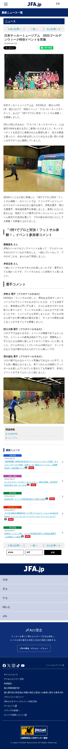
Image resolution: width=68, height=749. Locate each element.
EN (58, 4)
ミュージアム (12, 438)
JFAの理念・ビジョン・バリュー (34, 648)
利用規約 (8, 683)
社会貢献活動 (12, 433)
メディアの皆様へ (12, 710)
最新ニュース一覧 (12, 12)
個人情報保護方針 (12, 687)
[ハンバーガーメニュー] (6, 4)
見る (5, 588)
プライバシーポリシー (14, 696)
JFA (5, 616)
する (5, 597)
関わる (6, 607)
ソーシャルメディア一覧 (55, 665)
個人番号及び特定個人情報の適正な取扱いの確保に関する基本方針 (33, 692)
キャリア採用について (14, 714)
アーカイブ (9, 705)
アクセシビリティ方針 (14, 678)
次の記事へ (52, 29)
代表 (5, 579)
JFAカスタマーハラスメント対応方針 (20, 701)
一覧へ (34, 29)
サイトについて (11, 674)
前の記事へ (15, 29)
